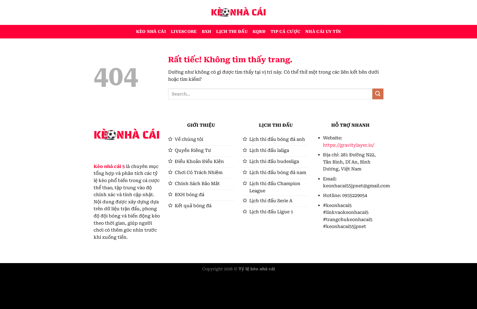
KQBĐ (259, 31)
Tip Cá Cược (285, 31)
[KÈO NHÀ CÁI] (238, 12)
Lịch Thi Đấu (231, 31)
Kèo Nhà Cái (151, 31)
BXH (206, 31)
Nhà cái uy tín (323, 31)
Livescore (184, 31)
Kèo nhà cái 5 (109, 166)
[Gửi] (377, 94)
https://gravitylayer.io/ (348, 145)
